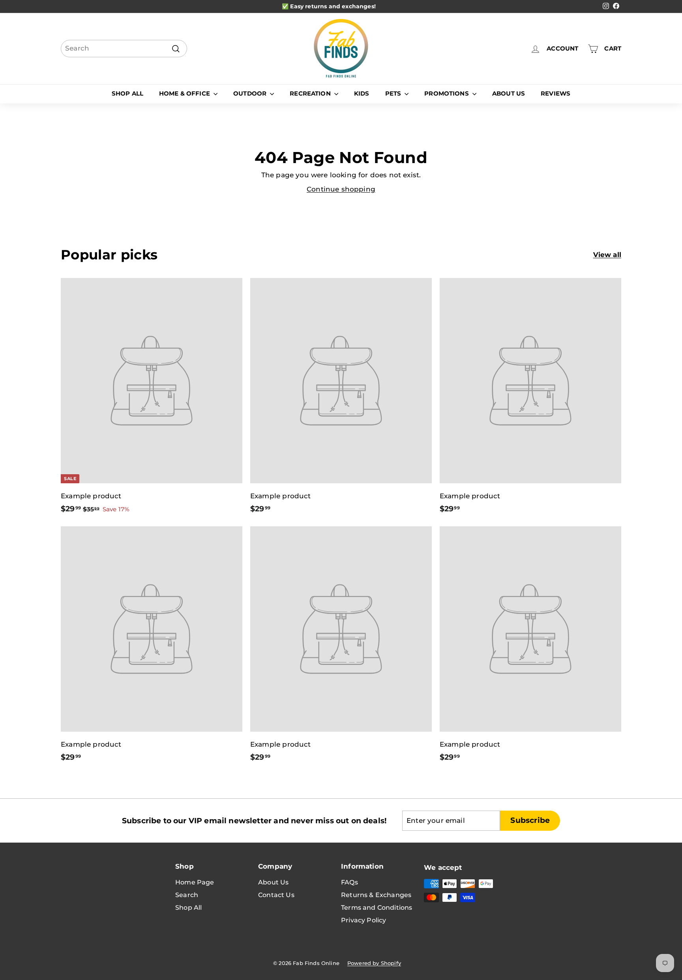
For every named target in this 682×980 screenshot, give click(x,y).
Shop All (127, 93)
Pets (394, 93)
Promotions (447, 93)
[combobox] (124, 48)
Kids (361, 93)
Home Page (194, 882)
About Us (508, 93)
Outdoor (250, 93)
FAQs (349, 882)
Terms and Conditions (376, 907)
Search (186, 895)
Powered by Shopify (374, 963)
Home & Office (185, 93)
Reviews (555, 93)
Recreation (311, 93)
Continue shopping (341, 189)
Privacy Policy (363, 920)
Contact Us (276, 895)
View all (607, 255)
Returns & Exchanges (376, 895)
